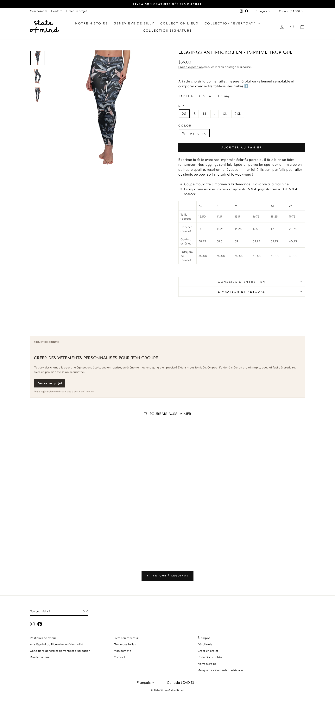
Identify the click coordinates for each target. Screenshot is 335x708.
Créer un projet (76, 11)
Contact (56, 11)
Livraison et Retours (241, 291)
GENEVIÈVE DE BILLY (134, 23)
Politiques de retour (43, 638)
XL (225, 113)
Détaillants (205, 644)
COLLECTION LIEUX (179, 23)
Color (185, 125)
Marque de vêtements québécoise (220, 670)
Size (182, 106)
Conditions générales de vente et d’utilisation (60, 651)
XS (184, 113)
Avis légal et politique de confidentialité (56, 644)
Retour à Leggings (170, 575)
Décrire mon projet (49, 383)
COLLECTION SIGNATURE (167, 30)
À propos (204, 638)
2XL (238, 113)
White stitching (194, 133)
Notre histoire (91, 23)
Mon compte (38, 11)
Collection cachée (210, 657)
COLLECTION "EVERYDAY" (231, 23)
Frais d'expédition (190, 67)
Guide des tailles (125, 644)
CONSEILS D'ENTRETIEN (241, 281)
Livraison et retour (126, 638)
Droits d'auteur (40, 657)
